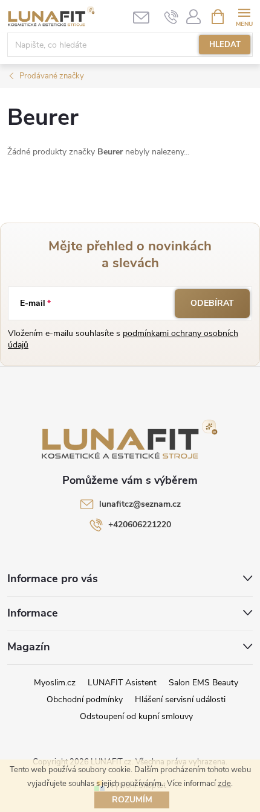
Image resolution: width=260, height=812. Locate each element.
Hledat (225, 44)
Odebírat (212, 303)
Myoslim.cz (55, 682)
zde (224, 783)
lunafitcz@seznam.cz (140, 504)
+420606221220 (139, 524)
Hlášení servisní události (180, 699)
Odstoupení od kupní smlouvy (136, 716)
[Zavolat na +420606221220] (171, 17)
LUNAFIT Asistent (122, 682)
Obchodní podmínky (85, 699)
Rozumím (132, 799)
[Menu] (244, 16)
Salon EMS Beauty (203, 682)
